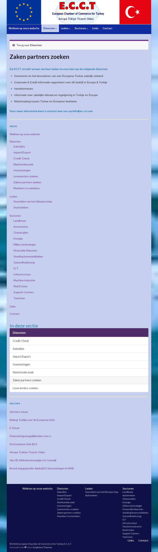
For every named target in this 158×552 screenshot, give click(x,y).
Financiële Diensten (25, 250)
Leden (65, 28)
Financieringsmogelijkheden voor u (30, 436)
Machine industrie (24, 280)
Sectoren (81, 28)
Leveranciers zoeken (25, 176)
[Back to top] (149, 543)
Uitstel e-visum (19, 411)
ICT (15, 268)
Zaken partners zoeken (27, 182)
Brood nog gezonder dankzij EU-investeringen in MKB (42, 468)
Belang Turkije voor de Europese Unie (32, 419)
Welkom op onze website (24, 28)
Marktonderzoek (23, 164)
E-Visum (14, 428)
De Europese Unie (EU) (23, 444)
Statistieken (20, 207)
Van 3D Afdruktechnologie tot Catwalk (33, 460)
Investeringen (22, 170)
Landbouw (19, 220)
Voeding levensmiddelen (28, 256)
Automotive (20, 226)
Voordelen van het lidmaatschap (32, 201)
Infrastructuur (22, 274)
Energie (18, 238)
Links (95, 28)
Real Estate (20, 286)
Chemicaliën (20, 232)
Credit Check (21, 158)
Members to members (26, 188)
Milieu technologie (24, 244)
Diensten (49, 28)
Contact (107, 28)
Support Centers (23, 292)
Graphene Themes (42, 547)
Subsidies (19, 146)
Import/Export (22, 152)
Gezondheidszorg (24, 262)
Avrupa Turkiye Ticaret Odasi (27, 452)
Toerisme (19, 298)
